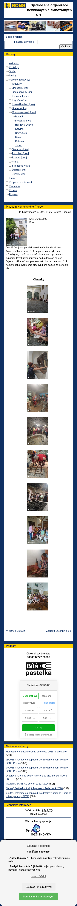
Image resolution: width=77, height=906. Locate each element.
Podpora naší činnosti (21, 182)
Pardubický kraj (20, 153)
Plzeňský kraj (19, 157)
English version (14, 36)
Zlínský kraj (18, 174)
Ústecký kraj (19, 169)
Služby (12, 75)
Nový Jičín (21, 133)
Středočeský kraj (21, 165)
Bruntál (19, 116)
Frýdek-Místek (23, 120)
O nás (12, 71)
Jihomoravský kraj (22, 92)
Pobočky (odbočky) (19, 79)
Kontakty (14, 67)
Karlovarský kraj (21, 96)
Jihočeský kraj (20, 87)
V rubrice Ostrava (15, 630)
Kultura (13, 190)
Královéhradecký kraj (23, 104)
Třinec (18, 145)
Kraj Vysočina (19, 100)
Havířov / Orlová (24, 124)
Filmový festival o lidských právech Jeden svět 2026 (34, 788)
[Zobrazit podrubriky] (7, 67)
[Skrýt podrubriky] (7, 79)
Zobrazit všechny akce (58, 630)
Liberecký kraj (19, 108)
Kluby (12, 178)
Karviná (19, 128)
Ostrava (19, 141)
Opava (18, 137)
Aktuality (14, 63)
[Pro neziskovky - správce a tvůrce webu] (38, 830)
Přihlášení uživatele (23, 41)
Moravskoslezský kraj (24, 112)
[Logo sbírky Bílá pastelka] (38, 670)
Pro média (14, 186)
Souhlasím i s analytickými (38, 896)
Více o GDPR (38, 876)
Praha (15, 161)
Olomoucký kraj (20, 149)
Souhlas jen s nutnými (39, 886)
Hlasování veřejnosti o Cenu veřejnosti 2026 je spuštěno (36, 751)
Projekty (13, 194)
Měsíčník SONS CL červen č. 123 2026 (27, 783)
